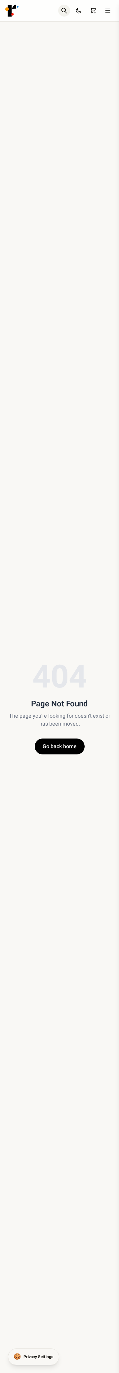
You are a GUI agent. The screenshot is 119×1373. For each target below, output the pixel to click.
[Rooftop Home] (12, 11)
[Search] (64, 11)
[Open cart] (93, 11)
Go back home (60, 746)
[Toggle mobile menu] (108, 11)
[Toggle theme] (79, 11)
